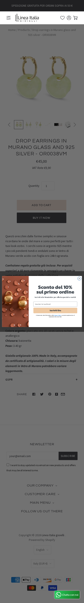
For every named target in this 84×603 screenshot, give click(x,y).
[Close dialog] (79, 278)
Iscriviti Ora (55, 310)
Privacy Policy (57, 315)
